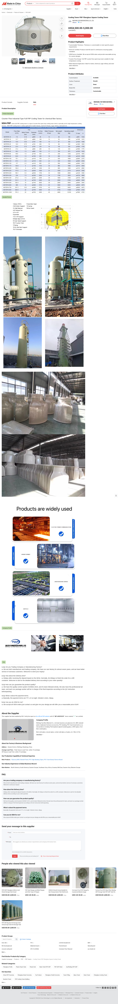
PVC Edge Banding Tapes (36, 759)
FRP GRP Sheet (58, 967)
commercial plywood (64, 943)
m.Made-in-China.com (63, 994)
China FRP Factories (8, 975)
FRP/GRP (28, 12)
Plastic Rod (33, 967)
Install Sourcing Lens (44, 987)
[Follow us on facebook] (103, 987)
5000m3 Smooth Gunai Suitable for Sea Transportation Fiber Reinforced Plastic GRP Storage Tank (58, 892)
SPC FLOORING (34, 949)
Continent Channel (79, 992)
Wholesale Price (69, 992)
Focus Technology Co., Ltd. (47, 998)
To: (10, 837)
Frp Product (38, 975)
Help (85, 9)
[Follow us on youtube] (110, 987)
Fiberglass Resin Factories (25, 975)
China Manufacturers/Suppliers (45, 992)
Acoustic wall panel (7, 949)
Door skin (4, 943)
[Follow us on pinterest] (113, 987)
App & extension (95, 9)
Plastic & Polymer (19, 12)
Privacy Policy (85, 998)
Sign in (114, 4)
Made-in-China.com (51, 994)
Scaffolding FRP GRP (71, 967)
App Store (6, 987)
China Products (32, 992)
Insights (95, 992)
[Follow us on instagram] (108, 987)
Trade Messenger (29, 987)
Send (14, 856)
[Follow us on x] (105, 987)
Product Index (88, 992)
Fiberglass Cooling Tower (100, 975)
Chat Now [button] (106, 35)
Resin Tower (87, 975)
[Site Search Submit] (77, 3)
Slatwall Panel (24, 759)
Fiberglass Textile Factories (52, 975)
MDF (18, 759)
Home (3, 12)
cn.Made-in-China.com (75, 994)
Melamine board (34, 946)
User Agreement (68, 998)
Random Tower (7, 979)
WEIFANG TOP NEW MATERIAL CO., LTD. (83, 20)
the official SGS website (43, 716)
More (3, 982)
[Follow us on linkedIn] (115, 987)
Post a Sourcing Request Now (50, 856)
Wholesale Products (59, 992)
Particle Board (58, 759)
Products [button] (29, 3)
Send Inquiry (80, 35)
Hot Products (24, 992)
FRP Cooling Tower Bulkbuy (22, 979)
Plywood (13, 759)
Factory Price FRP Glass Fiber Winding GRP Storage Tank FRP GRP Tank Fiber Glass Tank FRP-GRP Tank (105, 892)
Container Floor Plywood (65, 949)
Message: (8, 842)
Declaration (77, 998)
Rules (115, 9)
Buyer (76, 9)
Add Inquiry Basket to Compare (34, 68)
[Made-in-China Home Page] (11, 3)
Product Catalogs (26, 939)
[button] (72, 3)
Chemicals (9, 12)
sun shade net (91, 949)
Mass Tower (77, 975)
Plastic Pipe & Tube (21, 967)
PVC (31, 943)
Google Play (17, 987)
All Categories (7, 9)
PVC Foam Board (49, 759)
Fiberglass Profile (7, 967)
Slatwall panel (91, 946)
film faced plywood (7, 946)
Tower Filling (66, 975)
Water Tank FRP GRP (45, 967)
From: (9, 832)
